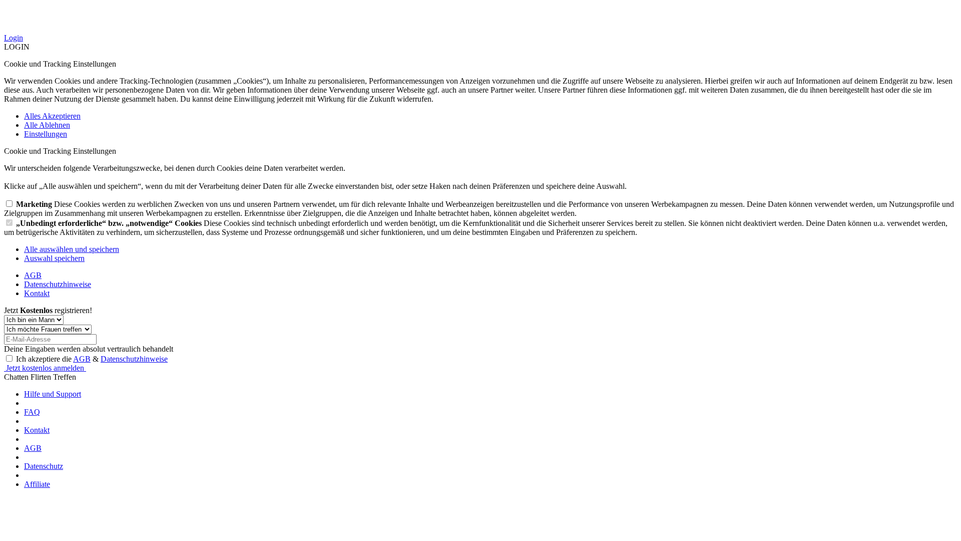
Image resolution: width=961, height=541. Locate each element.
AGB (33, 275)
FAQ (32, 412)
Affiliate (37, 484)
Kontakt (37, 293)
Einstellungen (45, 134)
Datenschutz (43, 466)
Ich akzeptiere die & (92, 359)
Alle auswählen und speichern (71, 249)
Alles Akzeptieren (52, 116)
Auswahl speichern (54, 258)
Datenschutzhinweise (57, 284)
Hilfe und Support (52, 394)
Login (13, 38)
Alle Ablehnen (47, 125)
